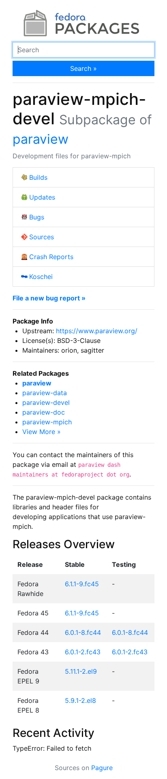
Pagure (102, 768)
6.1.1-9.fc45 (82, 584)
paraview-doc (43, 412)
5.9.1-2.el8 (80, 700)
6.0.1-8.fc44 (83, 632)
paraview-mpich (47, 422)
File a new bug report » (49, 298)
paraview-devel (46, 402)
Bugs (36, 217)
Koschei (41, 276)
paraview (41, 139)
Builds (38, 177)
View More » (41, 432)
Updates (42, 197)
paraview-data (44, 393)
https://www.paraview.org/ (96, 331)
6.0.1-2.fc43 (83, 652)
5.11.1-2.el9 (81, 671)
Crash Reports (51, 257)
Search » (83, 68)
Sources (41, 237)
